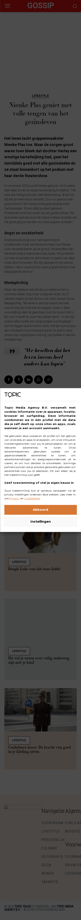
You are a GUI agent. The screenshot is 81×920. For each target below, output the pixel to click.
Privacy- (14, 498)
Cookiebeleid (32, 498)
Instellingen (40, 521)
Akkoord (40, 510)
